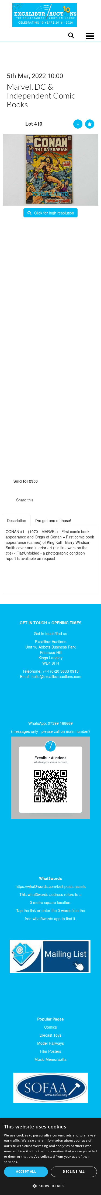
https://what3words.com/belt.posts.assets (51, 886)
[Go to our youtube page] (35, 701)
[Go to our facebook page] (13, 701)
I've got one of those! (53, 520)
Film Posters (50, 1051)
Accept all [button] (26, 1171)
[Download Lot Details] (77, 124)
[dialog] (50, 1156)
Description (16, 520)
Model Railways (50, 1043)
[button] (50, 1186)
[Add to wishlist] (89, 124)
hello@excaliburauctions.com (56, 676)
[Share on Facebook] (42, 499)
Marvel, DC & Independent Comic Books (41, 95)
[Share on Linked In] (53, 499)
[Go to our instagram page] (65, 499)
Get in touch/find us (50, 633)
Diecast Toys (50, 1035)
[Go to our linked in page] (24, 701)
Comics (50, 1027)
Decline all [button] (74, 1171)
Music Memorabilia (50, 1059)
